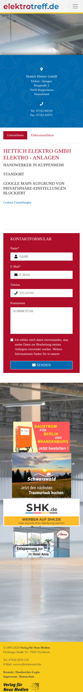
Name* (14, 248)
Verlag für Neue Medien (35, 647)
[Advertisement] (41, 600)
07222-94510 (44, 110)
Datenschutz (26, 676)
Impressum (10, 676)
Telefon (15, 285)
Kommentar (17, 303)
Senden (43, 365)
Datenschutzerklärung (28, 358)
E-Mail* (15, 266)
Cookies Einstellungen (17, 202)
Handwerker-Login (27, 672)
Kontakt (8, 672)
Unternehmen (15, 135)
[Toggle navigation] (75, 6)
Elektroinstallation (42, 135)
